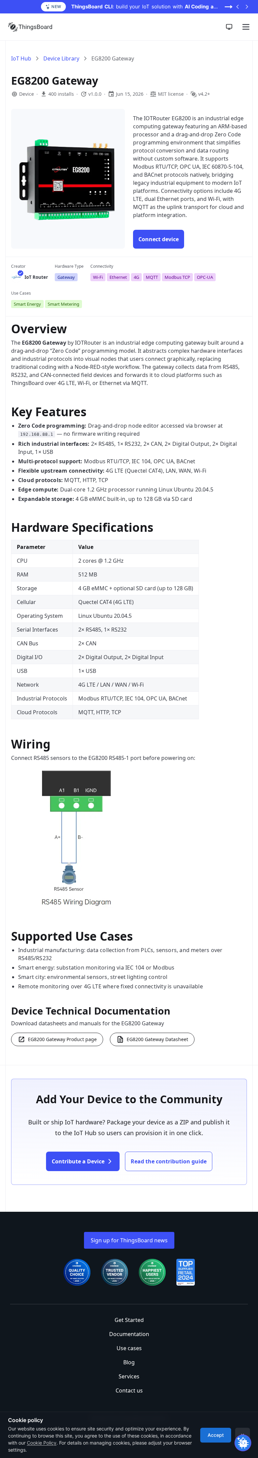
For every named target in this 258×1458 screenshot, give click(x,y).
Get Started (129, 1320)
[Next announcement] (247, 6)
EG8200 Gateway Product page (62, 1039)
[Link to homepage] (30, 27)
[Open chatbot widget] (242, 1442)
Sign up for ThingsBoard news (129, 1240)
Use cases (129, 1348)
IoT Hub (21, 58)
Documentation (129, 1334)
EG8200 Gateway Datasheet (157, 1039)
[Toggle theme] (229, 27)
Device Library (61, 58)
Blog (129, 1362)
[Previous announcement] (237, 6)
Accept (216, 1435)
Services (129, 1376)
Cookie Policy (41, 1443)
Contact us (129, 1390)
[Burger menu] (246, 27)
